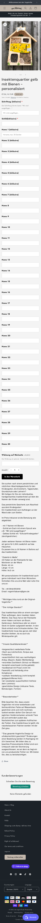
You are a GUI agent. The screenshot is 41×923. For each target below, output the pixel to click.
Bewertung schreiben (20, 786)
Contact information (22, 919)
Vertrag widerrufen (15, 857)
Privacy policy (29, 912)
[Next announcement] (36, 2)
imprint (7, 851)
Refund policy (18, 912)
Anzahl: (5, 470)
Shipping (13, 97)
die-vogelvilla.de (19, 910)
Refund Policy (10, 831)
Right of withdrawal (12, 841)
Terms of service (11, 916)
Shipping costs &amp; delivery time (18, 825)
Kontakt (7, 815)
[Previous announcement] (4, 2)
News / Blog (9, 805)
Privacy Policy (10, 836)
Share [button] (6, 761)
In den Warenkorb (12, 476)
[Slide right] (25, 74)
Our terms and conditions (14, 846)
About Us (8, 810)
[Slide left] (15, 74)
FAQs (6, 820)
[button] (4, 8)
